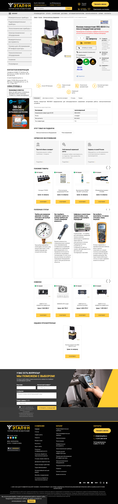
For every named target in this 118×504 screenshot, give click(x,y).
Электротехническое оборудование (17, 34)
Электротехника (60, 438)
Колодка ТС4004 (43, 190)
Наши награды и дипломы (42, 464)
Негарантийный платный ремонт (42, 471)
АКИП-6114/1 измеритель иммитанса (43, 304)
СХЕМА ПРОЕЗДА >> (14, 86)
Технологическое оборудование (15, 54)
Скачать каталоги (91, 13)
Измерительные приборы (19, 18)
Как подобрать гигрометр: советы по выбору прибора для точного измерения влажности (61, 217)
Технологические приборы (63, 465)
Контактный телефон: (43, 384)
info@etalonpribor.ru (40, 5)
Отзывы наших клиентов (42, 458)
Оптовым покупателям (76, 13)
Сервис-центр (39, 434)
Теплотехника (60, 441)
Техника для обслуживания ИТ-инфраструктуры (19, 47)
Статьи (37, 431)
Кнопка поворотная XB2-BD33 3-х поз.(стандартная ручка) (72, 346)
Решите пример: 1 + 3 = (23, 400)
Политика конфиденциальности (41, 450)
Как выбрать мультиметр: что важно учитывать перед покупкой (101, 216)
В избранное (82, 55)
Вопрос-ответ (39, 440)
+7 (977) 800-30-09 (101, 438)
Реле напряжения (67, 132)
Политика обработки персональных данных (41, 454)
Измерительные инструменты (15, 41)
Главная (35, 17)
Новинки (12, 60)
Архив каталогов (61, 474)
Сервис (100, 13)
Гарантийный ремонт (41, 467)
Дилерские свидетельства (42, 461)
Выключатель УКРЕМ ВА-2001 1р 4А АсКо (82, 191)
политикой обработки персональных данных (26, 415)
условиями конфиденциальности (25, 412)
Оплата (48, 13)
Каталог (40, 17)
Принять (31, 501)
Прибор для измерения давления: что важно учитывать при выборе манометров (42, 216)
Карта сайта (38, 446)
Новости (37, 437)
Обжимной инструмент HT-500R (101, 191)
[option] (43, 188)
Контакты (107, 13)
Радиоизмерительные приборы (17, 23)
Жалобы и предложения (42, 475)
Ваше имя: (20, 384)
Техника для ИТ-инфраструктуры (61, 452)
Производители (39, 13)
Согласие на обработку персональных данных (41, 478)
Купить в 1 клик (87, 48)
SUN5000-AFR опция (63, 303)
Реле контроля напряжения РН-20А (63, 191)
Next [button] (109, 167)
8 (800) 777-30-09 (55, 5)
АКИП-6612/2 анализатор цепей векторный (82, 305)
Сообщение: (20, 391)
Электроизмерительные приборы (63, 434)
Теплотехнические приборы (19, 28)
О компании (56, 13)
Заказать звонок (100, 4)
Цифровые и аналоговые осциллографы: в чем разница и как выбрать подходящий (82, 216)
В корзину (87, 43)
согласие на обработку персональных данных (26, 408)
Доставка (64, 13)
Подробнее (39, 162)
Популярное (13, 64)
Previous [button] (107, 167)
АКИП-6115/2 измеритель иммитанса (101, 304)
